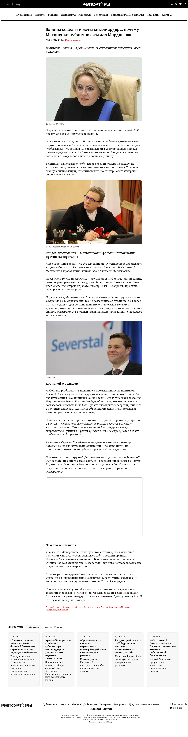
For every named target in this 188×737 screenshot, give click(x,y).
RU (180, 4)
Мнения (53, 15)
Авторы (167, 15)
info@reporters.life (178, 704)
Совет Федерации (92, 607)
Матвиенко (62, 609)
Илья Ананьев (73, 40)
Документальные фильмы (127, 15)
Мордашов (126, 607)
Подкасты (153, 15)
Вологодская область (72, 607)
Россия (49, 607)
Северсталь (51, 609)
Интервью (84, 15)
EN (186, 4)
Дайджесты (68, 15)
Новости (40, 15)
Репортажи (101, 15)
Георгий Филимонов (110, 607)
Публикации (24, 15)
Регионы (57, 607)
